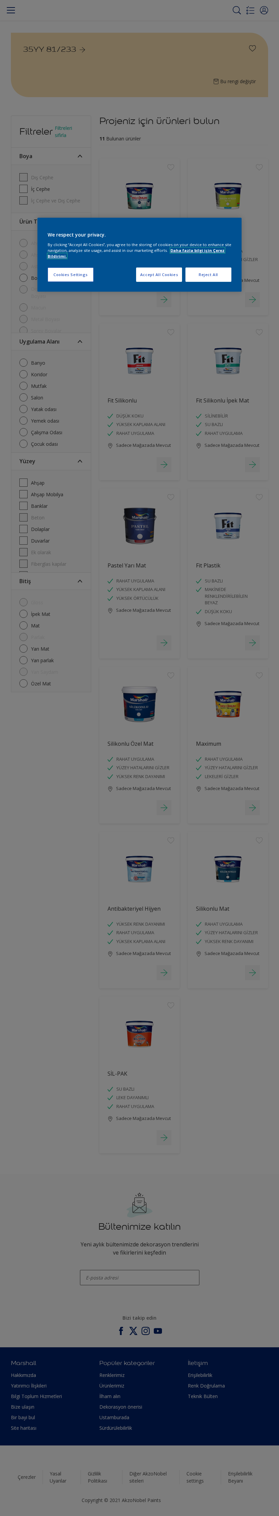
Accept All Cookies (159, 274)
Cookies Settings (70, 274)
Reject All (208, 274)
